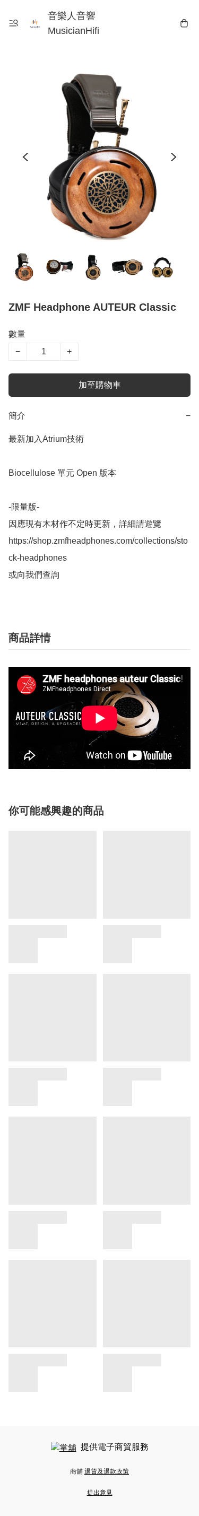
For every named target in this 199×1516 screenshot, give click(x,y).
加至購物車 (100, 384)
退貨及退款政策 (106, 1471)
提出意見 (100, 1492)
